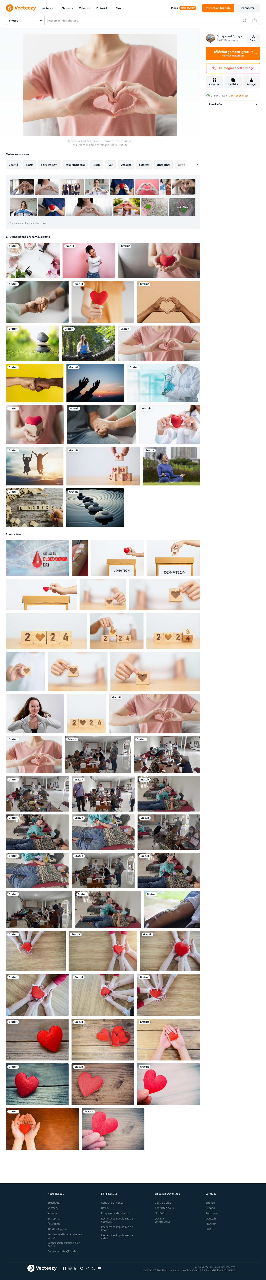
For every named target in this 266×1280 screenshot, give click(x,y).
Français (211, 1224)
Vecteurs (47, 8)
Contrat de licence (112, 1202)
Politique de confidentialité (184, 1270)
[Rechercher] (244, 20)
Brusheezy (54, 1202)
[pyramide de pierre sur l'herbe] (32, 343)
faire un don (49, 164)
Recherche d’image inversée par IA (65, 1236)
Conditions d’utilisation (154, 1270)
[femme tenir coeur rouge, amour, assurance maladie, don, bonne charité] (159, 260)
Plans (174, 8)
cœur (29, 164)
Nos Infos (161, 1213)
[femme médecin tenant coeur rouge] (169, 424)
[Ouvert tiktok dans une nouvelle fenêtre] (87, 1268)
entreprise (163, 164)
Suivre (253, 40)
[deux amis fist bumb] (34, 383)
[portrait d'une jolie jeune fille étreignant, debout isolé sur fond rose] (89, 260)
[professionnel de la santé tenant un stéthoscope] (163, 383)
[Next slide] (194, 164)
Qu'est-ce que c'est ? (239, 95)
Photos (65, 8)
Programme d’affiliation (115, 1213)
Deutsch (211, 1218)
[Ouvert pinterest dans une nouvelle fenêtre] (81, 1268)
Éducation (54, 1224)
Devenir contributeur (162, 1220)
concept (126, 164)
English (210, 1202)
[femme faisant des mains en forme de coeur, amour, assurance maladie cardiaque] (34, 754)
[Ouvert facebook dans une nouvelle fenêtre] (64, 1268)
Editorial (101, 8)
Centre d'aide (163, 1202)
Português (212, 1213)
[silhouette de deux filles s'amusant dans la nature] (34, 466)
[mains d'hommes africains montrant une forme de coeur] (168, 302)
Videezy (52, 1213)
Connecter (247, 8)
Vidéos (83, 8)
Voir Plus (182, 207)
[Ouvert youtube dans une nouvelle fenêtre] (99, 1268)
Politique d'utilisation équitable (219, 1270)
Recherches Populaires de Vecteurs (117, 1220)
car (110, 164)
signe (96, 164)
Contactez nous (164, 1208)
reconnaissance (75, 164)
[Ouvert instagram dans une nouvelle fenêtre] (70, 1268)
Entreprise (54, 1218)
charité (13, 164)
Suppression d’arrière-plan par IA (64, 1244)
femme (144, 164)
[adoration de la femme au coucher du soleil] (95, 383)
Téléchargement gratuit (233, 53)
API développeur (58, 1229)
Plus (118, 8)
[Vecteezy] (21, 8)
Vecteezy (53, 1208)
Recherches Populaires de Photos (117, 1228)
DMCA (105, 1208)
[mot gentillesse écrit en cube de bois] (34, 507)
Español (211, 1208)
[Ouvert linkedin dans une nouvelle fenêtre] (75, 1268)
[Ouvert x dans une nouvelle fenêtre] (93, 1268)
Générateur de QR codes (63, 1251)
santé (181, 164)
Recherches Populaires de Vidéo (117, 1237)
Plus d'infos (215, 104)
